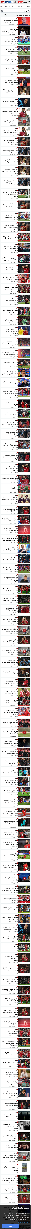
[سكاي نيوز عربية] (20, 2)
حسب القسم (5, 15)
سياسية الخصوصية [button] (23, 1222)
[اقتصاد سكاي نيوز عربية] (11, 2)
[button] (2, 10)
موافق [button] (10, 1226)
